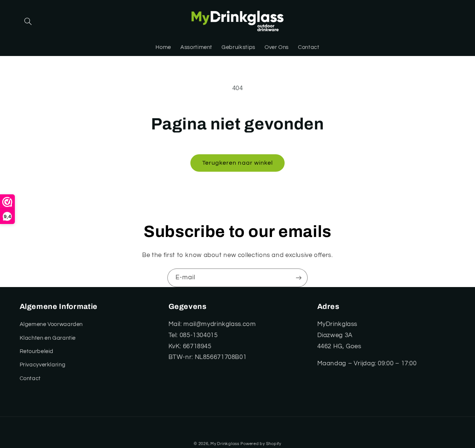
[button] (28, 21)
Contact (30, 378)
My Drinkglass (224, 444)
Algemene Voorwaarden (51, 324)
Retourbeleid (37, 351)
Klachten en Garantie (48, 338)
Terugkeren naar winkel (237, 163)
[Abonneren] (298, 278)
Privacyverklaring (43, 365)
